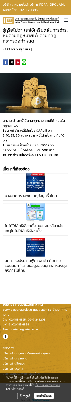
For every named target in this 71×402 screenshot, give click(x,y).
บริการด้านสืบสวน (14, 363)
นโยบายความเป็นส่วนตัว (47, 385)
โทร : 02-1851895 (27, 10)
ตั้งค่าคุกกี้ (25, 395)
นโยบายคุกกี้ (17, 389)
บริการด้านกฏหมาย (15, 358)
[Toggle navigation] (66, 20)
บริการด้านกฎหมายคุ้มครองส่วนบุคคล (26, 353)
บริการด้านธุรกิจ (13, 369)
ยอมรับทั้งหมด (44, 395)
